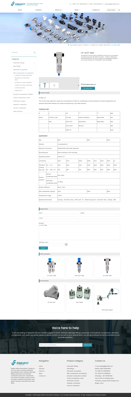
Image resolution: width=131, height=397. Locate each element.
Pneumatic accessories (74, 371)
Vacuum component (73, 386)
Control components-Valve (75, 378)
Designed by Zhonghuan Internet (96, 395)
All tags (83, 395)
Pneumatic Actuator (73, 381)
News (40, 373)
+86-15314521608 (107, 376)
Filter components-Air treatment (77, 373)
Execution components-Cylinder (76, 376)
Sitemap (77, 395)
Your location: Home (75, 45)
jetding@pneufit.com (112, 4)
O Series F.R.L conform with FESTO (100, 45)
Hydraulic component (73, 383)
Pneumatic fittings (72, 366)
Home (41, 366)
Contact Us (42, 376)
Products (86, 45)
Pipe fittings (70, 369)
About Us (41, 371)
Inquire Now (89, 88)
